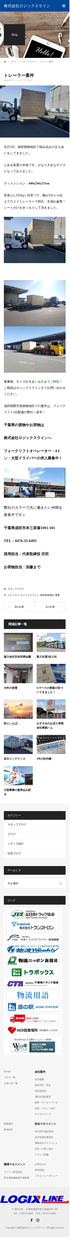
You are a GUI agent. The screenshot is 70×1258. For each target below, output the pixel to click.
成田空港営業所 (43, 1096)
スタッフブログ (25, 80)
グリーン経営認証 (13, 1172)
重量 (57, 595)
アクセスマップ (43, 1114)
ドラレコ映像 (42, 1154)
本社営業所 (40, 1091)
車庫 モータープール (46, 1102)
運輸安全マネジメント (46, 1143)
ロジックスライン (29, 595)
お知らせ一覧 (11, 1083)
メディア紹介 (16, 843)
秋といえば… (12, 723)
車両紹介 (8, 1129)
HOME (7, 1071)
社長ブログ (14, 853)
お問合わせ (40, 1164)
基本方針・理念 (43, 1085)
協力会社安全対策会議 (17, 656)
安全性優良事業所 (44, 1137)
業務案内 (8, 1123)
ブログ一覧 (9, 1077)
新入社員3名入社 (47, 656)
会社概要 (39, 1079)
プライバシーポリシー (46, 1175)
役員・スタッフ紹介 (45, 1108)
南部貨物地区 (47, 595)
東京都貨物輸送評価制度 (16, 1177)
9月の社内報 (44, 758)
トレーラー (13, 595)
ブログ (12, 834)
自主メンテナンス (14, 758)
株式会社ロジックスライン (27, 6)
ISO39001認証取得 (44, 1131)
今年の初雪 (10, 687)
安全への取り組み (44, 1148)
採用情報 (39, 1170)
